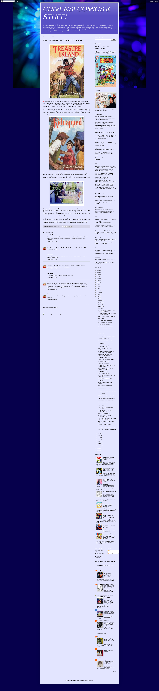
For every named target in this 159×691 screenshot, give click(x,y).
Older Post (88, 305)
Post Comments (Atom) (53, 307)
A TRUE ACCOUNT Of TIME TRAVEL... (106, 359)
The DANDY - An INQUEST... (104, 357)
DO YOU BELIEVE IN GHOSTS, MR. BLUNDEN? (106, 425)
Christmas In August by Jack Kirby (108, 638)
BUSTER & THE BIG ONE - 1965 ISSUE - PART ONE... (106, 404)
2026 (98, 270)
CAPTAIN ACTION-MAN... (103, 363)
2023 (98, 276)
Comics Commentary (101, 660)
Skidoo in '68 (106, 622)
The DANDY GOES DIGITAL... (104, 361)
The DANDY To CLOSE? (103, 371)
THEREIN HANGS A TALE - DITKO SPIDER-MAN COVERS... (109, 515)
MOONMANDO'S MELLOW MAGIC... (106, 402)
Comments (111, 553)
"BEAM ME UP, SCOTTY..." (104, 335)
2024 (98, 274)
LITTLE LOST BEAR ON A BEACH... (106, 395)
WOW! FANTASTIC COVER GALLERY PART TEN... (106, 407)
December (100, 300)
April (99, 439)
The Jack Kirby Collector (99, 557)
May (99, 437)
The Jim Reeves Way (99, 551)
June (99, 435)
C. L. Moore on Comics (108, 661)
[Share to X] (68, 226)
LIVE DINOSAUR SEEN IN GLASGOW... (106, 316)
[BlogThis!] (67, 226)
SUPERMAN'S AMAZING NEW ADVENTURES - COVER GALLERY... (106, 397)
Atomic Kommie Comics (102, 570)
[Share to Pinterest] (71, 226)
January (99, 445)
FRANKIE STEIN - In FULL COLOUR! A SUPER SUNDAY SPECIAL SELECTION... (109, 504)
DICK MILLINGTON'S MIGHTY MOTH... (107, 427)
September (100, 306)
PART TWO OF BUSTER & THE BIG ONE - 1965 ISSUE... (107, 392)
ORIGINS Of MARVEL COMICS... (105, 340)
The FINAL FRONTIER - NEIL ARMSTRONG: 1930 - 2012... (104, 330)
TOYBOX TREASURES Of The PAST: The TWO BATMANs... (106, 366)
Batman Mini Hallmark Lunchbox (108, 612)
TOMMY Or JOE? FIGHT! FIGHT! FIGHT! (105, 349)
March (99, 441)
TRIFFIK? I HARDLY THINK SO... (105, 413)
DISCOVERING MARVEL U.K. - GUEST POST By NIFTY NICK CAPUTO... (108, 469)
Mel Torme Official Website (100, 554)
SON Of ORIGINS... (102, 333)
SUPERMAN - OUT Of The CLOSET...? (109, 525)
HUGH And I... (101, 380)
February (100, 443)
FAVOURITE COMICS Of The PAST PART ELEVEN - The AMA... (107, 313)
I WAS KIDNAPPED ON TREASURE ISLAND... (106, 422)
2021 (98, 280)
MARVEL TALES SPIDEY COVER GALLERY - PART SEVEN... (105, 355)
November (100, 302)
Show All (114, 671)
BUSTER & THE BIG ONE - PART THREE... (105, 383)
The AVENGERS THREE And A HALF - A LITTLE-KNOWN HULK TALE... (109, 493)
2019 (98, 284)
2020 (98, 282)
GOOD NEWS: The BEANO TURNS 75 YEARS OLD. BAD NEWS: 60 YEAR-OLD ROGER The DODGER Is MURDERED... (109, 536)
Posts (110, 550)
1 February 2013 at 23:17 (52, 249)
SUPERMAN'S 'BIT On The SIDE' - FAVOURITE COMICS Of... (105, 416)
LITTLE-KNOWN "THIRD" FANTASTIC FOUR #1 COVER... (109, 458)
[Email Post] (62, 226)
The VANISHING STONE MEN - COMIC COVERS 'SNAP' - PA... (106, 310)
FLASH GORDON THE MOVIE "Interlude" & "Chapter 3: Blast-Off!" (108, 573)
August (99, 308)
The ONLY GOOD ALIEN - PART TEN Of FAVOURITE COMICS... (106, 345)
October (99, 304)
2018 (98, 286)
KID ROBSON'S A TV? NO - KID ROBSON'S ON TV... (105, 411)
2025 (98, 272)
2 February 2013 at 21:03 (52, 268)
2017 (98, 288)
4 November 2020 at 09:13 (52, 299)
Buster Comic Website (101, 633)
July (99, 433)
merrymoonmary (81, 680)
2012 (98, 298)
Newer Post (45, 305)
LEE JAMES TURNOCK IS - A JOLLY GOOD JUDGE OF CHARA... (106, 352)
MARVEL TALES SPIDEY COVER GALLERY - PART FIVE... (105, 389)
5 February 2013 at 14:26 (52, 277)
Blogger (91, 680)
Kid (47, 245)
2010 (98, 450)
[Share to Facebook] (70, 226)
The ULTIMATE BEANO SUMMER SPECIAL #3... (105, 342)
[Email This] (65, 226)
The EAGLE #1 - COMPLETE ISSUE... (106, 400)
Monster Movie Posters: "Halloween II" (108, 651)
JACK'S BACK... (101, 318)
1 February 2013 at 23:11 (52, 241)
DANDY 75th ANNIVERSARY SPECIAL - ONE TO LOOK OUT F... (107, 337)
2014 (98, 294)
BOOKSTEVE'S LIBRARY (103, 621)
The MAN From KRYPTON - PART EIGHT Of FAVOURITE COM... (107, 430)
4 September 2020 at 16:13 (52, 289)
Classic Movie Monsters (102, 649)
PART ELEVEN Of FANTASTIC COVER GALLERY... (106, 376)
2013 (98, 296)
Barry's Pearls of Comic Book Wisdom (105, 584)
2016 (98, 290)
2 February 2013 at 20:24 (52, 259)
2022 (98, 278)
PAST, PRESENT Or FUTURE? (104, 328)
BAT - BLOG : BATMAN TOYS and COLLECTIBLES (105, 595)
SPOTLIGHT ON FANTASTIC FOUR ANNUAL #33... (106, 386)
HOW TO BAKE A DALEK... (104, 324)
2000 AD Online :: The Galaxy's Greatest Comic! (105, 566)
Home (67, 305)
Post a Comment (48, 302)
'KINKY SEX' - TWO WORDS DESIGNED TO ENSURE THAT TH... (107, 419)
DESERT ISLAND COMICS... (104, 373)
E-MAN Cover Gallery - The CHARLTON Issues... (102, 47)
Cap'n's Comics (100, 636)
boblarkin (99, 610)
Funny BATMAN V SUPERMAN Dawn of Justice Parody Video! (108, 599)
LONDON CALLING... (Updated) (105, 322)
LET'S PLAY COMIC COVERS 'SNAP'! (106, 326)
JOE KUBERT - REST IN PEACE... (105, 378)
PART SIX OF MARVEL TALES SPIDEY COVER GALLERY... (106, 369)
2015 (98, 292)
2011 (98, 448)
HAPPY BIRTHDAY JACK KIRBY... (105, 320)
